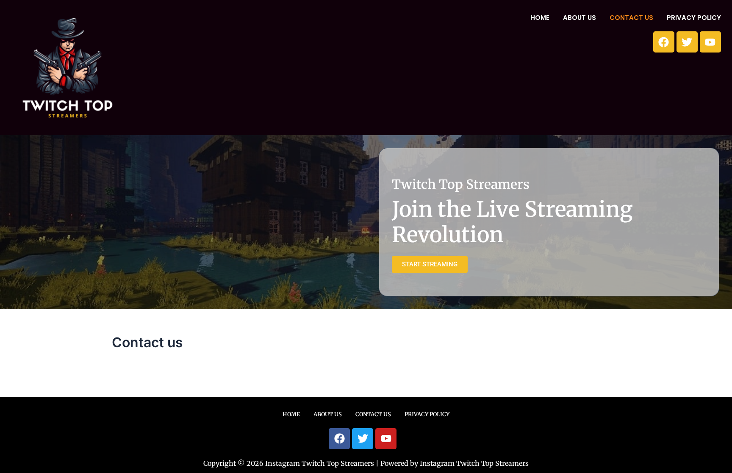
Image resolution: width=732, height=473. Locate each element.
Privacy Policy (694, 17)
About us (579, 17)
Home (539, 17)
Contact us (631, 17)
